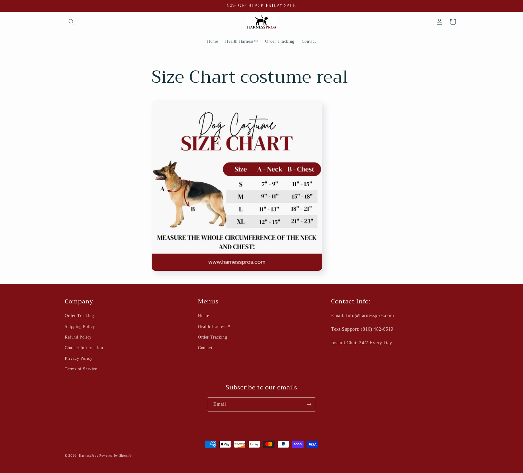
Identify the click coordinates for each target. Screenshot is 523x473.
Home (203, 316)
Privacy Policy (78, 358)
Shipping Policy (80, 326)
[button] (71, 21)
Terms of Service (81, 369)
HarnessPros (88, 455)
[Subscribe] (309, 404)
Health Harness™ (214, 326)
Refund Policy (78, 337)
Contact (205, 348)
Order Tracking (79, 316)
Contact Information (84, 348)
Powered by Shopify (115, 455)
